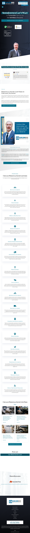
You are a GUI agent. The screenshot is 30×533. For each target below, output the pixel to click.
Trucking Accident (15, 308)
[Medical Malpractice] (15, 213)
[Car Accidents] (15, 280)
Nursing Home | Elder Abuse (15, 241)
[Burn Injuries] (15, 200)
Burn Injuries (15, 203)
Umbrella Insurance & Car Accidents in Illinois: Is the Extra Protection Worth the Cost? (22, 437)
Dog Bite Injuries (15, 349)
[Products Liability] (15, 226)
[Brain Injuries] (15, 334)
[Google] (25, 5)
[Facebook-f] (23, 5)
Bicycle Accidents (15, 190)
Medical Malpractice (15, 215)
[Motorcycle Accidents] (15, 293)
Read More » (4, 422)
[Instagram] (26, 5)
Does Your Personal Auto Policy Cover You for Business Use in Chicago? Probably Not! (22, 418)
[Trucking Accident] (15, 306)
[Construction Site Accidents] (15, 319)
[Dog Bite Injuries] (15, 347)
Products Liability (15, 228)
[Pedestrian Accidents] (15, 360)
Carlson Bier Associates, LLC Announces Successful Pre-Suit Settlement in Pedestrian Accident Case (14, 484)
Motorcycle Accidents (15, 295)
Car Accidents (15, 282)
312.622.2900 (23, 3)
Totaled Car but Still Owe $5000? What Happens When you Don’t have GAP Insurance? (7, 418)
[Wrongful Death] (15, 373)
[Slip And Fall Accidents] (15, 252)
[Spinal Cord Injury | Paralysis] (15, 386)
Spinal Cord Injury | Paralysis (15, 388)
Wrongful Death (15, 375)
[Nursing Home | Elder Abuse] (15, 239)
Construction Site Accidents (15, 321)
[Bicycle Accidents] (15, 187)
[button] (2, 7)
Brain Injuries (15, 336)
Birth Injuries (15, 269)
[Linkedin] (24, 5)
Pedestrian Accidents (15, 362)
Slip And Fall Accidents (15, 254)
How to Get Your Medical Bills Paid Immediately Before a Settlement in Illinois (8, 437)
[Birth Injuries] (15, 267)
